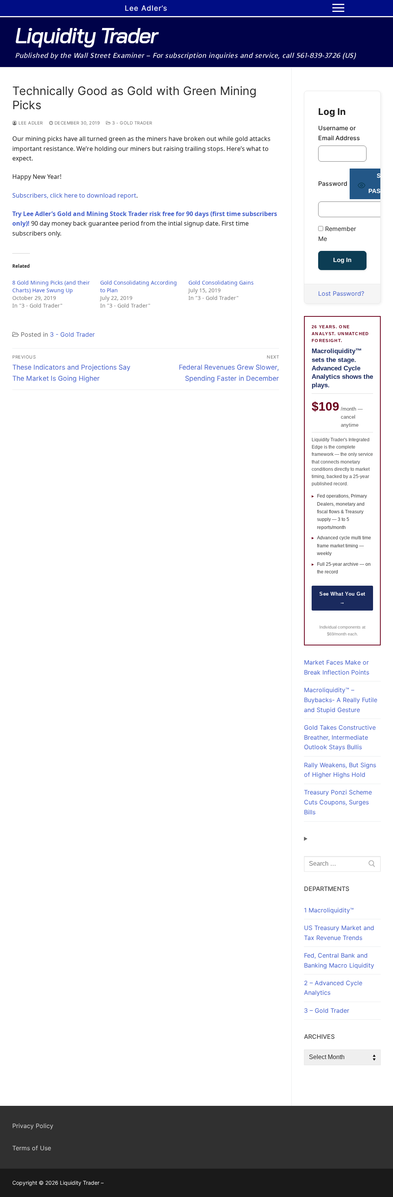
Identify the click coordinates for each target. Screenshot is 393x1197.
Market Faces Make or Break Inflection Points (336, 667)
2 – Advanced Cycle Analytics (333, 988)
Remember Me (337, 233)
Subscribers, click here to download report (74, 195)
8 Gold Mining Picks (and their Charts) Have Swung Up (51, 286)
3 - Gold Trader (131, 123)
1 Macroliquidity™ (329, 910)
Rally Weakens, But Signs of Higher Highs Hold (340, 770)
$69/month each (342, 634)
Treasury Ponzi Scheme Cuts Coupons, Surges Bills (338, 802)
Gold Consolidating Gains (221, 282)
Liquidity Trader (86, 35)
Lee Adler (30, 123)
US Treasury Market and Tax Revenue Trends (339, 933)
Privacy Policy (32, 1126)
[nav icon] (338, 8)
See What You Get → (342, 598)
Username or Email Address (339, 133)
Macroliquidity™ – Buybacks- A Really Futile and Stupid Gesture (340, 700)
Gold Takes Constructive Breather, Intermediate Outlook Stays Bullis (340, 737)
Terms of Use (31, 1148)
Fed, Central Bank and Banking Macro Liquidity (339, 960)
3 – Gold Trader (326, 1010)
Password (332, 183)
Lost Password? (341, 293)
